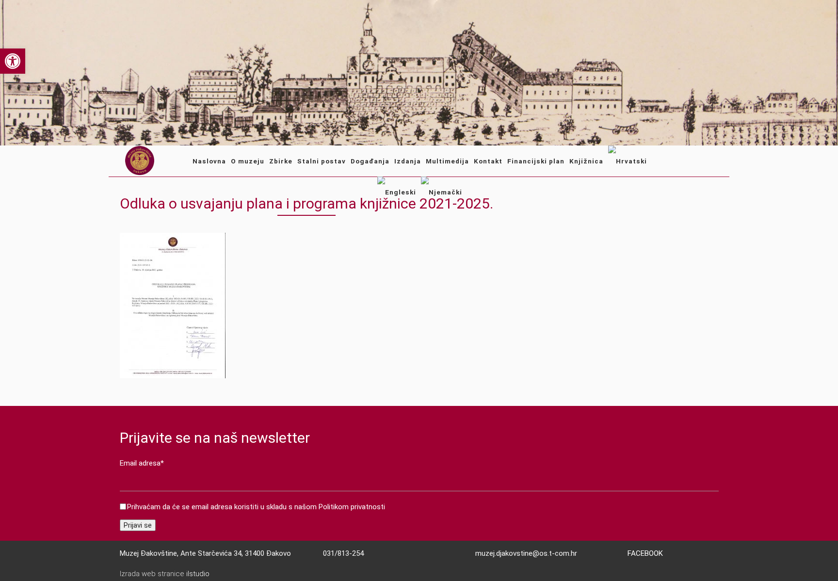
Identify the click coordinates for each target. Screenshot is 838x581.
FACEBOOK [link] (645, 553)
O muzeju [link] (247, 161)
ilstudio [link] (198, 573)
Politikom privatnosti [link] (352, 506)
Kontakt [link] (488, 161)
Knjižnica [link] (586, 161)
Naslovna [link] (209, 161)
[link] (12, 61)
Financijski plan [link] (535, 161)
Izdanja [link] (407, 161)
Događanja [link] (370, 161)
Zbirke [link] (280, 161)
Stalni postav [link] (321, 161)
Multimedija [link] (447, 161)
